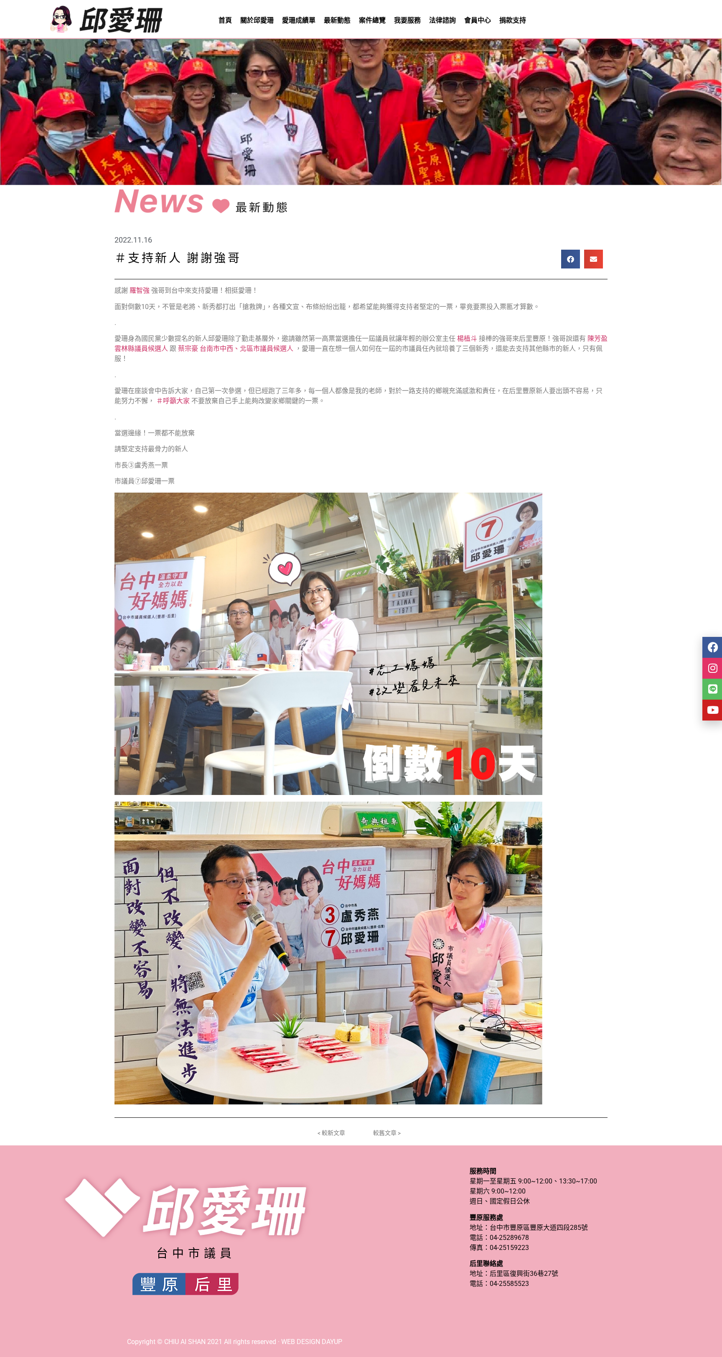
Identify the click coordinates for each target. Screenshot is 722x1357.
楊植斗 (467, 338)
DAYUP (332, 1342)
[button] (570, 259)
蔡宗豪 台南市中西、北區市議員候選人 (235, 349)
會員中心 (477, 20)
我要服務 (407, 20)
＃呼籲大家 (173, 401)
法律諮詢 (442, 20)
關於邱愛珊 (257, 20)
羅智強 (140, 290)
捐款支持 (512, 20)
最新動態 (337, 20)
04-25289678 (509, 1238)
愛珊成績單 (298, 20)
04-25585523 (509, 1284)
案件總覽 (372, 20)
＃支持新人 (148, 258)
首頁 (225, 20)
